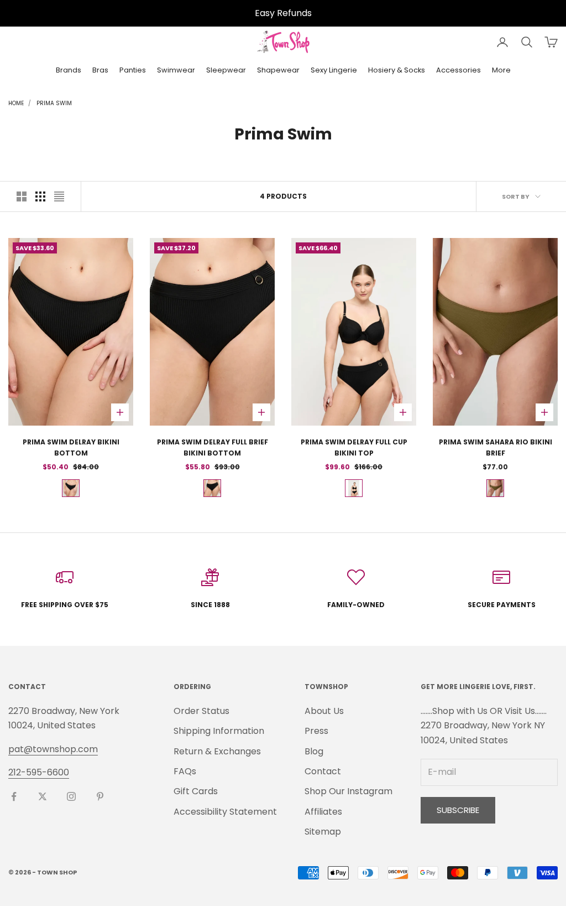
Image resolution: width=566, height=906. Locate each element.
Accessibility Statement (225, 811)
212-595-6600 (38, 772)
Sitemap (323, 831)
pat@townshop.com (53, 749)
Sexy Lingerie (334, 70)
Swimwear (176, 70)
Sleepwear (226, 70)
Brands (68, 70)
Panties (132, 70)
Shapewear (278, 70)
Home (16, 103)
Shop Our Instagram (348, 791)
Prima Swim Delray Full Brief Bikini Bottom (212, 447)
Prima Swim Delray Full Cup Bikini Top (354, 447)
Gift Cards (196, 791)
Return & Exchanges (217, 751)
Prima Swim (54, 103)
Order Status (201, 711)
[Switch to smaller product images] (40, 196)
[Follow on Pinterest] (100, 796)
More (501, 70)
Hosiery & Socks (396, 70)
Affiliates (323, 811)
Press (316, 730)
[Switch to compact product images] (59, 196)
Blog (314, 751)
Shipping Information (219, 730)
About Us (324, 711)
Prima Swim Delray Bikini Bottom (71, 447)
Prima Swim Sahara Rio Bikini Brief (495, 447)
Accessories (458, 70)
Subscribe (458, 810)
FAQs (185, 771)
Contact (323, 771)
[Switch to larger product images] (22, 196)
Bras (100, 70)
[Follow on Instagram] (71, 796)
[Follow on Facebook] (13, 796)
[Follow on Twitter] (42, 796)
